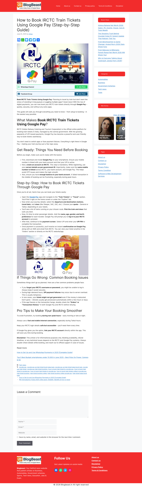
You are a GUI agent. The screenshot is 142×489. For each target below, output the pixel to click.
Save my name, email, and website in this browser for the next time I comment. (50, 437)
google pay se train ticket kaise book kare (68, 367)
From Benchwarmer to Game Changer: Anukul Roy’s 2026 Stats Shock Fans (111, 44)
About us (67, 6)
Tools (100, 92)
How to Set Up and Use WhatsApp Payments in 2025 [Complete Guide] (45, 352)
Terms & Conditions (105, 6)
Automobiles (103, 79)
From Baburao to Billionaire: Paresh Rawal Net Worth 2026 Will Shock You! (111, 52)
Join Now (82, 87)
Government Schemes (106, 86)
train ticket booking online (38, 373)
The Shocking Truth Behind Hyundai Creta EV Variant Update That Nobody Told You (111, 36)
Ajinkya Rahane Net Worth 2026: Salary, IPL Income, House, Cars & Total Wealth (111, 27)
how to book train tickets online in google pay (71, 371)
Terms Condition (104, 170)
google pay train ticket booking (37, 369)
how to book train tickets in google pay (43, 371)
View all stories (119, 115)
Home (58, 6)
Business (101, 83)
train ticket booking (23, 373)
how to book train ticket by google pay (61, 369)
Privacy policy (90, 6)
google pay (22, 367)
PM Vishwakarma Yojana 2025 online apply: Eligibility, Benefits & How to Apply (44, 379)
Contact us (77, 6)
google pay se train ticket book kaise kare (40, 367)
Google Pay (34, 197)
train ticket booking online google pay (60, 373)
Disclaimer (119, 6)
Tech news (22, 365)
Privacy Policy (103, 167)
